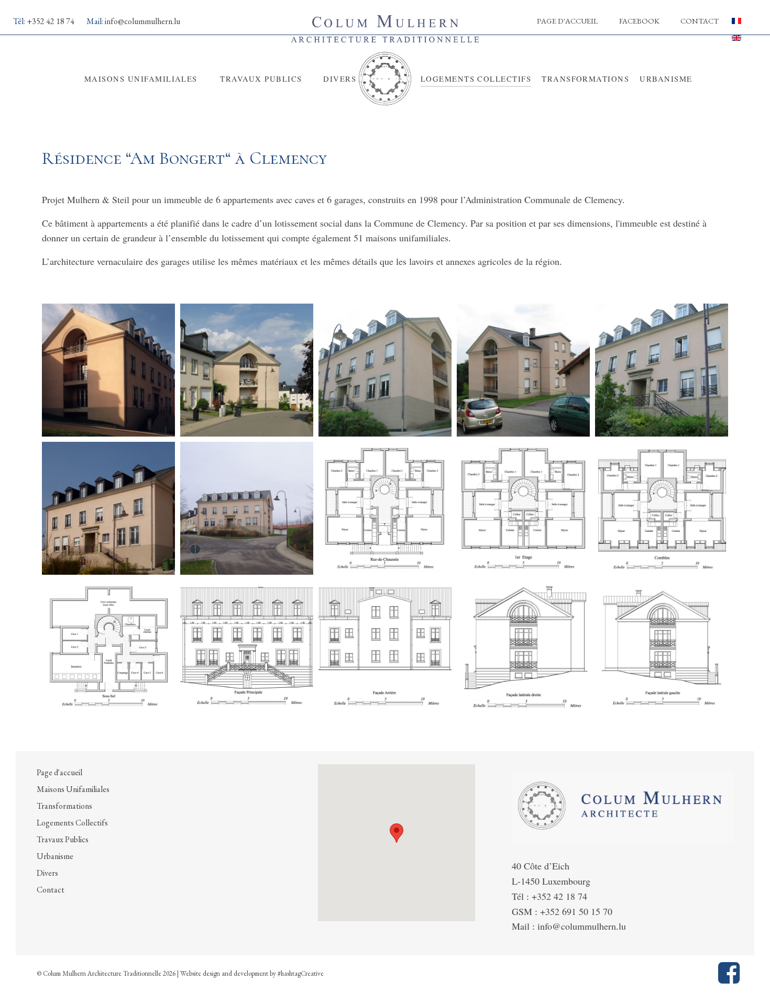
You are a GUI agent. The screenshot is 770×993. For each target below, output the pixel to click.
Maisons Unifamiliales (73, 789)
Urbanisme (55, 856)
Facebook (639, 21)
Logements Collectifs (72, 822)
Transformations (64, 805)
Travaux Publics (63, 839)
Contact (699, 21)
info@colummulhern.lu (142, 21)
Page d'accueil (567, 21)
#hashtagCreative (301, 973)
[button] (396, 833)
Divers (47, 872)
